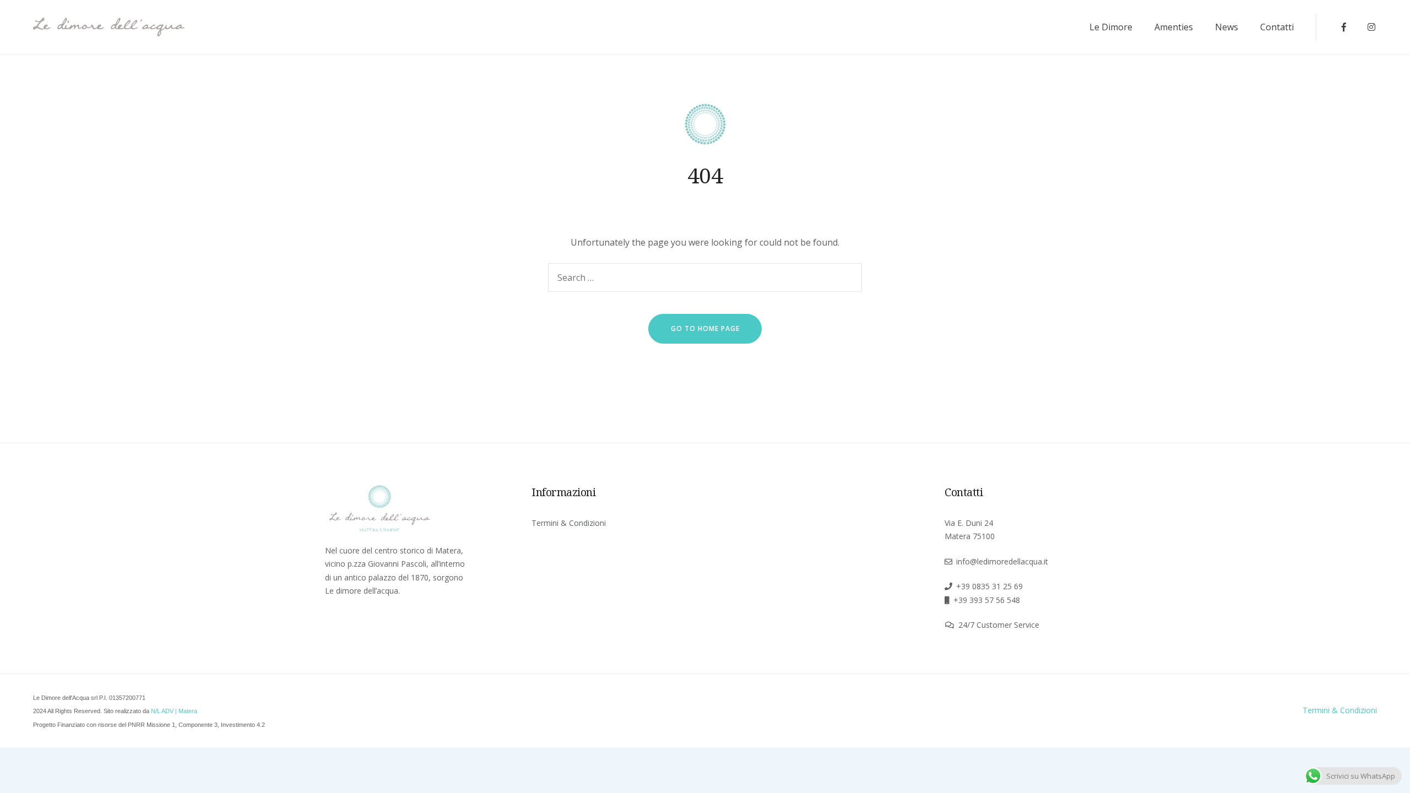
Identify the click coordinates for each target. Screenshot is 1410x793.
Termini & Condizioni (569, 523)
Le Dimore (1110, 27)
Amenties (1173, 27)
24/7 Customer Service (998, 625)
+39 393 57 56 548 (986, 600)
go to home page (705, 328)
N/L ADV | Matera (174, 711)
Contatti (1277, 27)
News (1226, 27)
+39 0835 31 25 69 (989, 586)
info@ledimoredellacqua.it (1002, 561)
